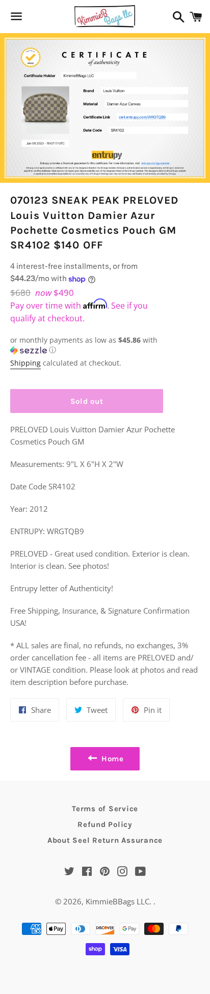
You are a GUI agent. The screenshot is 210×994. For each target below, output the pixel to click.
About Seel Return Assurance (105, 840)
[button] (86, 345)
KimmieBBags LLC (117, 901)
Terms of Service (105, 808)
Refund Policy (105, 824)
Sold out (86, 401)
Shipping (25, 363)
